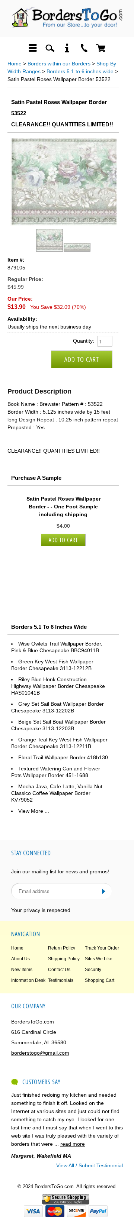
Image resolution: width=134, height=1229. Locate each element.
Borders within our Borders (59, 64)
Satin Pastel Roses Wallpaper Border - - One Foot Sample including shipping (63, 506)
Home (14, 64)
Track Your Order (102, 948)
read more (72, 1144)
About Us (20, 958)
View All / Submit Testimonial (89, 1165)
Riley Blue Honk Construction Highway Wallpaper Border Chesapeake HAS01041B (58, 686)
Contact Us (59, 969)
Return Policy (61, 948)
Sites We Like (98, 958)
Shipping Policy (64, 958)
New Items (21, 969)
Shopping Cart (99, 980)
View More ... (33, 811)
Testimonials (60, 980)
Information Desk (28, 980)
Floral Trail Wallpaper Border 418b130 (63, 757)
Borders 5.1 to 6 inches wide (80, 71)
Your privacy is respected (40, 910)
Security (93, 969)
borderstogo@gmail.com (40, 1053)
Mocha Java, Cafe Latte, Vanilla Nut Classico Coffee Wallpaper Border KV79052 (56, 793)
